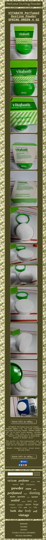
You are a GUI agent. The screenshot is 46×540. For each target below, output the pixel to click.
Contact (23, 530)
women (23, 501)
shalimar (20, 505)
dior (20, 510)
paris (25, 507)
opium (28, 504)
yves (25, 494)
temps (38, 481)
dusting (34, 493)
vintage (23, 515)
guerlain (21, 496)
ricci (30, 507)
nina (35, 501)
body (28, 510)
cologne (12, 504)
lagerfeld (35, 497)
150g (35, 507)
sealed (15, 500)
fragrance (13, 507)
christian (33, 481)
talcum (11, 480)
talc (22, 484)
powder (17, 488)
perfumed (15, 493)
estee (34, 489)
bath (13, 510)
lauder (12, 497)
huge (36, 504)
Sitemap (23, 527)
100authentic (30, 484)
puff (35, 511)
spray (29, 501)
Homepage (24, 524)
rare (28, 488)
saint (28, 497)
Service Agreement (24, 535)
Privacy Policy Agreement (23, 533)
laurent (15, 484)
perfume (24, 480)
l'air (20, 507)
